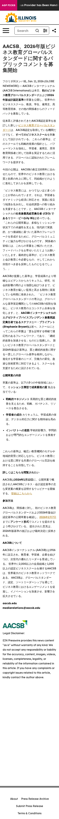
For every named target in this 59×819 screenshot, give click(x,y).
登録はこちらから (21, 493)
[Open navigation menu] (6, 30)
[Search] (37, 30)
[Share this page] (54, 30)
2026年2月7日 (47, 517)
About (14, 798)
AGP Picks (8, 5)
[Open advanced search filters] (45, 30)
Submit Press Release (29, 806)
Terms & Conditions (29, 813)
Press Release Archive (35, 798)
